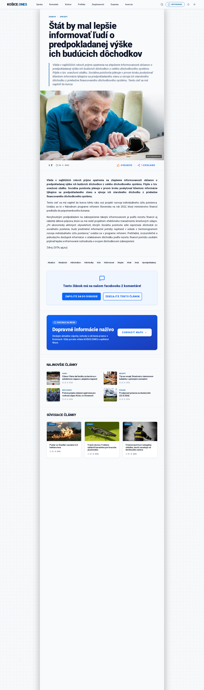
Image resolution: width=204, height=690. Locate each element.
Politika (81, 4)
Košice (68, 4)
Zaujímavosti (98, 4)
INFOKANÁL (176, 4)
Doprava (115, 4)
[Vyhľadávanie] (161, 4)
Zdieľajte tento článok (122, 296)
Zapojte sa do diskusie (81, 296)
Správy (39, 4)
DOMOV (52, 17)
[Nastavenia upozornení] (188, 4)
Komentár (53, 4)
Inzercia (129, 4)
